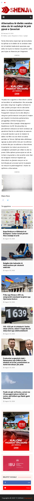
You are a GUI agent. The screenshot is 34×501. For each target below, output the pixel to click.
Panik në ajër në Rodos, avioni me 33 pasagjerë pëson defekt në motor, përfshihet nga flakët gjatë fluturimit (16, 395)
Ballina (5, 36)
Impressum (28, 498)
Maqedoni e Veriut (17, 36)
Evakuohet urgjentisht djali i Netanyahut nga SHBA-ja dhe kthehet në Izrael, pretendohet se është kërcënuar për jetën (16, 361)
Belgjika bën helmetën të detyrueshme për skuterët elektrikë (13, 265)
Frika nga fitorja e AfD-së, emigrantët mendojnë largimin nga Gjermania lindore (16, 297)
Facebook (1, 2)
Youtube (4, 2)
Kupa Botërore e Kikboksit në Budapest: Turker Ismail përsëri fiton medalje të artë (15, 234)
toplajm (25, 36)
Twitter (8, 200)
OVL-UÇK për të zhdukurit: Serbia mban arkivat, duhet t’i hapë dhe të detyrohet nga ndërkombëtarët (17, 329)
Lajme (9, 36)
